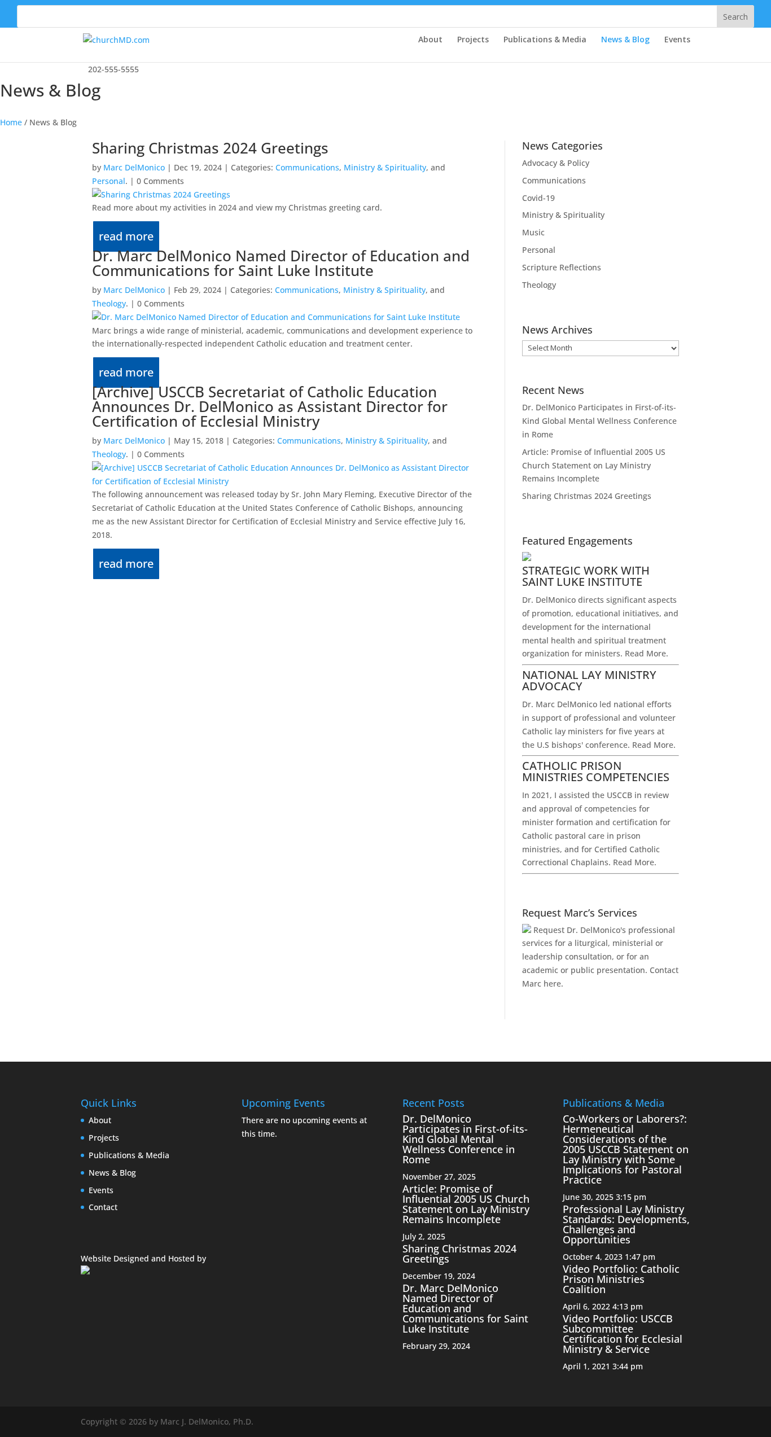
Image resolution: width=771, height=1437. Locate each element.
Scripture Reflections (561, 267)
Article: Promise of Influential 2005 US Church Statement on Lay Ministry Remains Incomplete (593, 465)
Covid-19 (538, 197)
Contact (103, 1207)
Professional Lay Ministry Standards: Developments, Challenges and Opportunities (626, 1224)
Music (533, 232)
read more (126, 236)
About (430, 40)
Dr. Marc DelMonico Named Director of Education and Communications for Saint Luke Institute (281, 263)
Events (677, 40)
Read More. (646, 653)
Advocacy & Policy (555, 162)
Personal (108, 181)
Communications (307, 167)
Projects (473, 40)
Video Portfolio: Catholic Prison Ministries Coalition (621, 1279)
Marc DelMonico (134, 167)
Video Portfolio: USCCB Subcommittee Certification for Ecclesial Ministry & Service (622, 1334)
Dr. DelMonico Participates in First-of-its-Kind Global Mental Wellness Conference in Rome (599, 421)
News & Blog (625, 40)
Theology (109, 303)
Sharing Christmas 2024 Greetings (210, 148)
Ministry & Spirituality (385, 167)
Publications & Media (544, 40)
